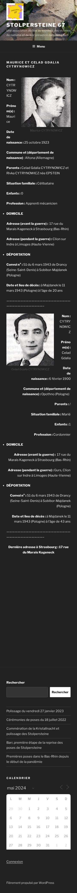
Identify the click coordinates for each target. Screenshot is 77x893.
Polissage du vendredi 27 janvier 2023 (35, 711)
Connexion (14, 862)
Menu (41, 46)
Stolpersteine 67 (35, 25)
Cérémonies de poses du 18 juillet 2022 (36, 720)
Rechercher (15, 682)
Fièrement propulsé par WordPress (30, 882)
